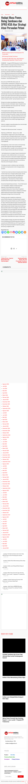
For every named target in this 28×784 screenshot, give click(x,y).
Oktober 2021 (6, 512)
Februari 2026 (6, 397)
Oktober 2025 (6, 406)
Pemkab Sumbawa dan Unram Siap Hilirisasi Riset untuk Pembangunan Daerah (13, 656)
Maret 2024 (5, 448)
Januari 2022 (6, 506)
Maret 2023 (5, 475)
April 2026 (5, 393)
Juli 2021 (5, 519)
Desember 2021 (6, 508)
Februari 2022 (6, 503)
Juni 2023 (5, 468)
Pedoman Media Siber (9, 757)
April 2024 (5, 446)
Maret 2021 (5, 528)
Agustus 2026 (6, 384)
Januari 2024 (6, 452)
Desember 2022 (6, 481)
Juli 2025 (5, 412)
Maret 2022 (5, 501)
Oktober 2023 (6, 459)
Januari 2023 (6, 479)
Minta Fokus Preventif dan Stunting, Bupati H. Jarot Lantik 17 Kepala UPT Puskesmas (13, 720)
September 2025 (6, 408)
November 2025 (6, 404)
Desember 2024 (6, 428)
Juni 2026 (5, 388)
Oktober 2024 (6, 432)
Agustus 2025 (6, 410)
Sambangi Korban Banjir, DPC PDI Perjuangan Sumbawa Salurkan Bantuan (21, 260)
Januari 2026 (6, 399)
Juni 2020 (5, 541)
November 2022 (6, 483)
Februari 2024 (6, 450)
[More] (25, 232)
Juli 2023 (5, 466)
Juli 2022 (5, 492)
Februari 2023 (6, 477)
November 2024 (6, 430)
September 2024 (6, 435)
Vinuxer (22, 781)
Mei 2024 (5, 444)
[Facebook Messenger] (16, 232)
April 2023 (5, 472)
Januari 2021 (6, 532)
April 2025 (5, 419)
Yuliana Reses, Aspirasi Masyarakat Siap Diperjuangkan (7, 260)
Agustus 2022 (6, 490)
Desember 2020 (6, 534)
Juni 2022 (5, 494)
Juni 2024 (5, 441)
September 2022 (6, 488)
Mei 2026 (5, 390)
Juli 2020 (5, 539)
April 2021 (5, 526)
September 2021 (6, 514)
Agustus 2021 (6, 517)
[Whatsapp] (8, 232)
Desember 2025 (6, 401)
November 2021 (6, 510)
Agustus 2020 (6, 537)
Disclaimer (7, 759)
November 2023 (6, 457)
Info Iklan (12, 754)
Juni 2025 (5, 415)
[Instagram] (13, 232)
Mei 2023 (5, 470)
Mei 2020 (5, 543)
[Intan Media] (14, 5)
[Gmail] (11, 232)
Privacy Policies (16, 759)
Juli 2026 (5, 386)
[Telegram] (22, 232)
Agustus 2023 (6, 463)
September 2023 (6, 461)
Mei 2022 (5, 497)
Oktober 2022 (6, 486)
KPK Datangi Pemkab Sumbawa (10, 56)
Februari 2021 (6, 530)
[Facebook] (2, 232)
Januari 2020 (6, 548)
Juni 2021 (5, 521)
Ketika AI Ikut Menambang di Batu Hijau (14, 677)
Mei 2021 (5, 523)
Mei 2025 (5, 417)
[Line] (19, 232)
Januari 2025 (6, 426)
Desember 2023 (6, 455)
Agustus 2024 (6, 437)
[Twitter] (5, 232)
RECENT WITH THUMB (7, 634)
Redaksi (6, 754)
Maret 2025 (5, 421)
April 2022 (5, 499)
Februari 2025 (6, 424)
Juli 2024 (5, 439)
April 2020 (5, 545)
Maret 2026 (5, 395)
